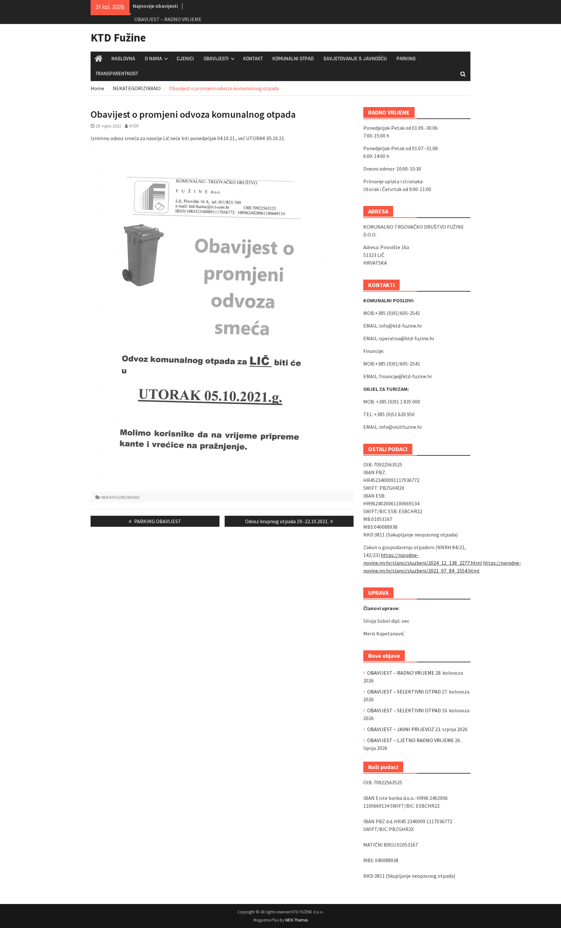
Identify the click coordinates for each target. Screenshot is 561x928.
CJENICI (185, 58)
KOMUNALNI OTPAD (293, 58)
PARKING (406, 58)
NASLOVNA (123, 58)
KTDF (134, 126)
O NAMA (153, 58)
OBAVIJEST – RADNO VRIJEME (168, 19)
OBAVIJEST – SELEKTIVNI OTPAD (404, 691)
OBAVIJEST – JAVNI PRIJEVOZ (400, 729)
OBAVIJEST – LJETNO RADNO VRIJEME (410, 740)
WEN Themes (296, 920)
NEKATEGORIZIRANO (120, 497)
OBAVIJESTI (216, 58)
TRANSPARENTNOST (116, 73)
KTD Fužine (118, 37)
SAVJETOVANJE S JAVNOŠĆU (355, 58)
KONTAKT (253, 58)
